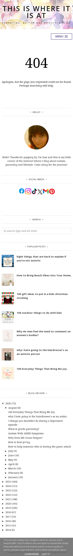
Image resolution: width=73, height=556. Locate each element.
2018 (8, 512)
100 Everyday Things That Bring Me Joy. (42, 368)
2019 (8, 507)
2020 (8, 503)
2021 (8, 499)
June (11, 455)
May (10, 459)
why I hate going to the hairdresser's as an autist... (38, 416)
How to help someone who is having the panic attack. (39, 446)
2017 (8, 516)
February (13, 472)
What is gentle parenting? (23, 429)
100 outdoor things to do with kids (39, 312)
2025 (8, 481)
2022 (8, 494)
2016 (8, 521)
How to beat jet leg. (19, 442)
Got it (46, 554)
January (13, 477)
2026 (8, 403)
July (10, 451)
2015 (8, 525)
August (12, 407)
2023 (8, 490)
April (11, 464)
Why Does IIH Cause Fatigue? (25, 437)
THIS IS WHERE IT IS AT (37, 12)
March (12, 468)
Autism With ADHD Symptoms (26, 433)
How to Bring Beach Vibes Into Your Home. (44, 275)
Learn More (32, 554)
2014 (8, 529)
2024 (8, 486)
